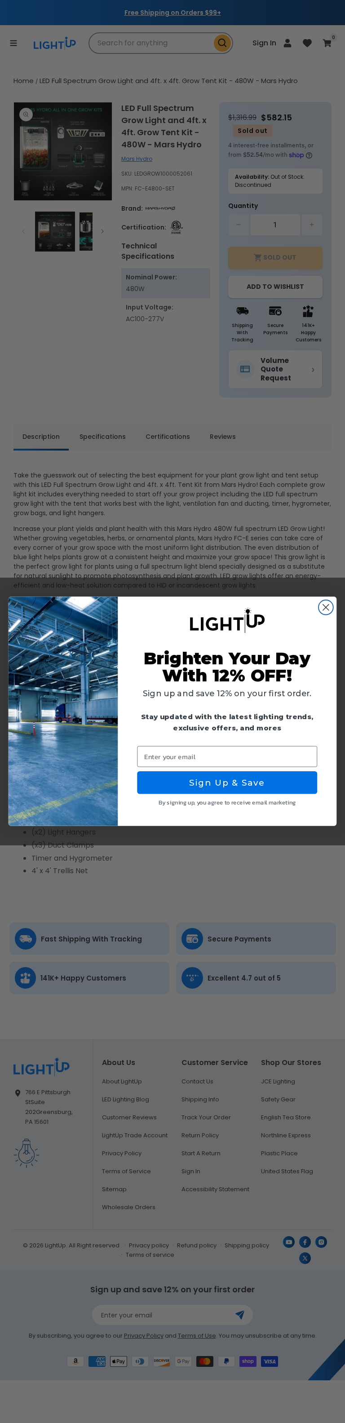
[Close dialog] (325, 607)
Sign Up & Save (227, 783)
